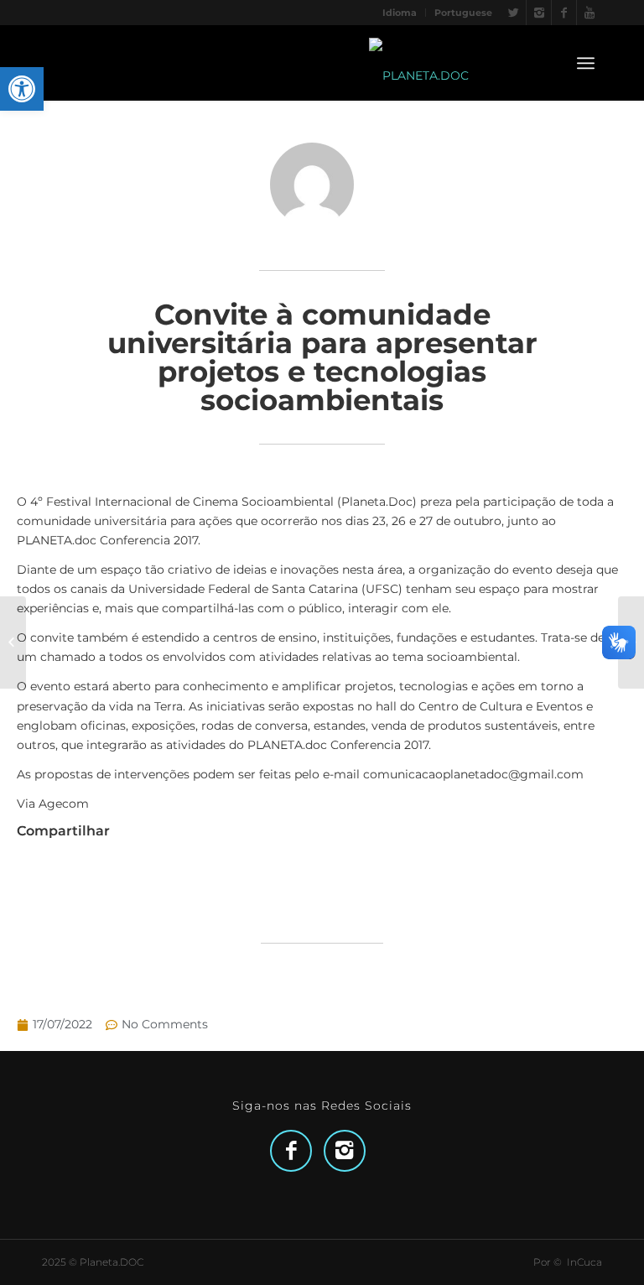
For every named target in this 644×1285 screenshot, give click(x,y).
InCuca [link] (584, 1262)
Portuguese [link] (463, 12)
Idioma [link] (399, 12)
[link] (22, 89)
